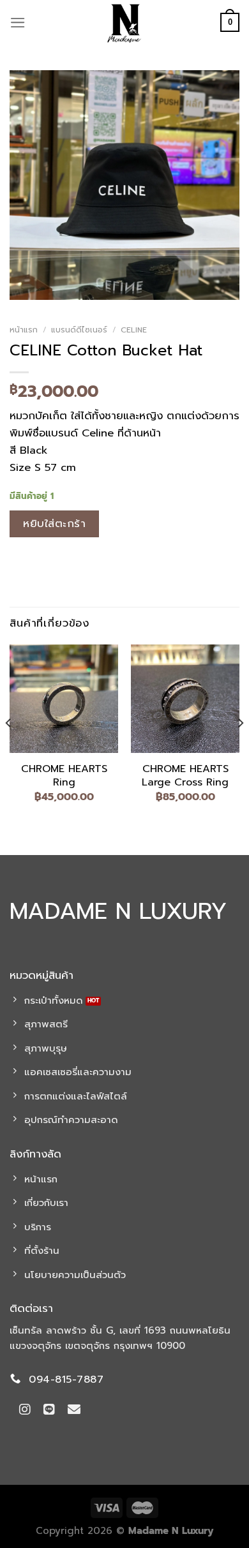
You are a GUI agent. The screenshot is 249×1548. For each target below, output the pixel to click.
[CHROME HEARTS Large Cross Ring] (185, 698)
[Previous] (9, 748)
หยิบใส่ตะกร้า (54, 524)
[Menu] (18, 22)
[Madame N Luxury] (124, 22)
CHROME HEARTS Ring (64, 776)
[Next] (240, 748)
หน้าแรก (24, 330)
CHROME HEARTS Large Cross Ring (185, 776)
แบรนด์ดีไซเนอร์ (79, 330)
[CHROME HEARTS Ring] (64, 698)
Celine (134, 330)
